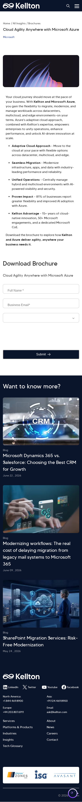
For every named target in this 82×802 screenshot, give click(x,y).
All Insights (19, 23)
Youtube (52, 687)
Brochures (34, 23)
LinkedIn (13, 687)
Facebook (73, 687)
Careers (52, 733)
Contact (52, 739)
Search (68, 6)
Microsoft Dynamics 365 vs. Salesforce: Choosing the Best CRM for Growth (39, 462)
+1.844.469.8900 (13, 701)
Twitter (32, 687)
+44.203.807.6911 (13, 712)
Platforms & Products (18, 727)
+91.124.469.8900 (57, 701)
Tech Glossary (13, 746)
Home (6, 23)
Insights (8, 739)
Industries (9, 733)
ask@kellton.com (57, 712)
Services (9, 721)
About (51, 721)
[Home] (21, 6)
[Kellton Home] (41, 676)
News (50, 727)
